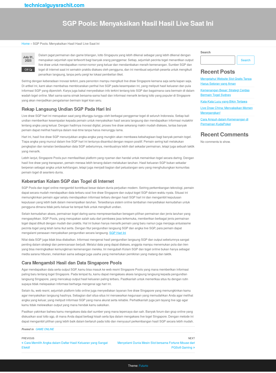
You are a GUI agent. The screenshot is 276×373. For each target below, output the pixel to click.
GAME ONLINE (45, 329)
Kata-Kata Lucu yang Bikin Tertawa (224, 101)
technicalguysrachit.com (54, 5)
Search (206, 52)
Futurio (143, 365)
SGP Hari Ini (117, 233)
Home (26, 43)
